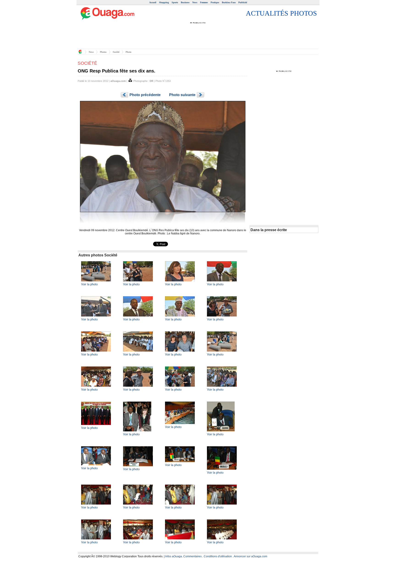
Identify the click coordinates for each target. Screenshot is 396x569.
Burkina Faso (229, 2)
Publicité (242, 2)
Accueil (152, 2)
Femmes (204, 2)
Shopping (164, 2)
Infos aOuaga (173, 556)
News (194, 2)
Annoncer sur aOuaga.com (250, 556)
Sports (175, 2)
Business (185, 2)
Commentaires (192, 556)
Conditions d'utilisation (218, 556)
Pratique (215, 2)
